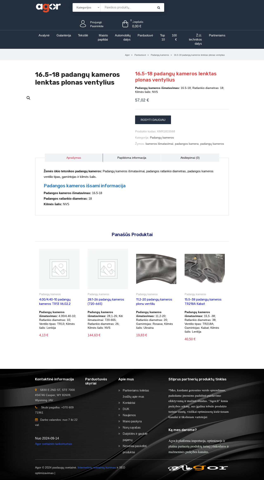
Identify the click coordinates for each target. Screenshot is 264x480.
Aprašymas (73, 157)
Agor (127, 55)
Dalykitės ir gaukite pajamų (135, 437)
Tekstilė (83, 35)
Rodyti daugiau (153, 119)
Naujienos (129, 415)
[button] (28, 98)
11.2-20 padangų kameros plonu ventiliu (154, 302)
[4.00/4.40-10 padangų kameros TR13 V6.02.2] (59, 269)
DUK (126, 409)
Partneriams (217, 35)
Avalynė (44, 35)
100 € (174, 37)
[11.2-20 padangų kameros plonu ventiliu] (156, 269)
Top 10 (162, 37)
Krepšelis (137, 21)
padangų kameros (212, 143)
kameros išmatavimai (159, 143)
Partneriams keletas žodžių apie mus (136, 393)
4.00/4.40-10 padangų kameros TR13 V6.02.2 (55, 302)
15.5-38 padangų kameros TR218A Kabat (203, 302)
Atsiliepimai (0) (190, 157)
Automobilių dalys (123, 37)
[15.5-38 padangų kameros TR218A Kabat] (205, 269)
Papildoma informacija (131, 157)
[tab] (74, 158)
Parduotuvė (145, 35)
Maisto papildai (103, 37)
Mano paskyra (132, 421)
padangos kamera (187, 143)
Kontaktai (129, 402)
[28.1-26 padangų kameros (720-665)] (108, 269)
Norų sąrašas (132, 427)
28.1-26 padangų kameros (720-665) (106, 302)
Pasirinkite (97, 26)
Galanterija (64, 35)
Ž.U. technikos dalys (195, 39)
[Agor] (48, 7)
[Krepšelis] (158, 7)
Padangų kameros (160, 55)
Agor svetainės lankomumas (53, 443)
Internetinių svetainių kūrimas (97, 467)
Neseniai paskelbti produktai (134, 449)
